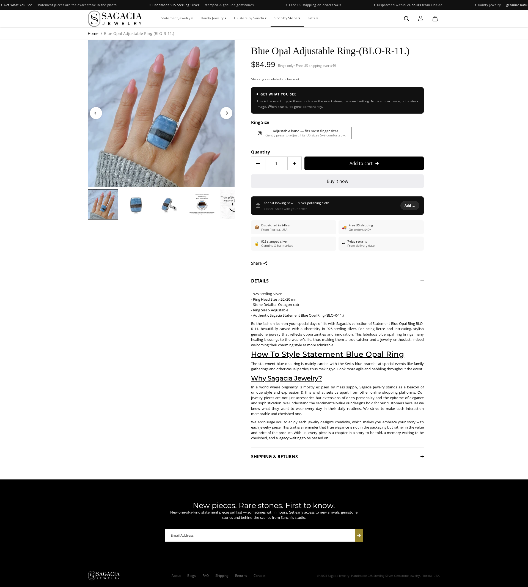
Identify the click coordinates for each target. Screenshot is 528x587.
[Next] (226, 113)
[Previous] (96, 113)
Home (93, 33)
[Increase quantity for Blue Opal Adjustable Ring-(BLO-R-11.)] (294, 163)
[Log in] (421, 18)
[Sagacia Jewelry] (115, 18)
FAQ (205, 575)
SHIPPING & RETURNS (274, 457)
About (176, 575)
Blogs (191, 575)
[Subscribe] (359, 535)
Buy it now (337, 181)
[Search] (406, 18)
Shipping (257, 79)
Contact (259, 575)
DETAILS (260, 281)
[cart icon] (435, 18)
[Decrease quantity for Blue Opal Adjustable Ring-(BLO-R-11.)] (258, 163)
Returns (241, 575)
